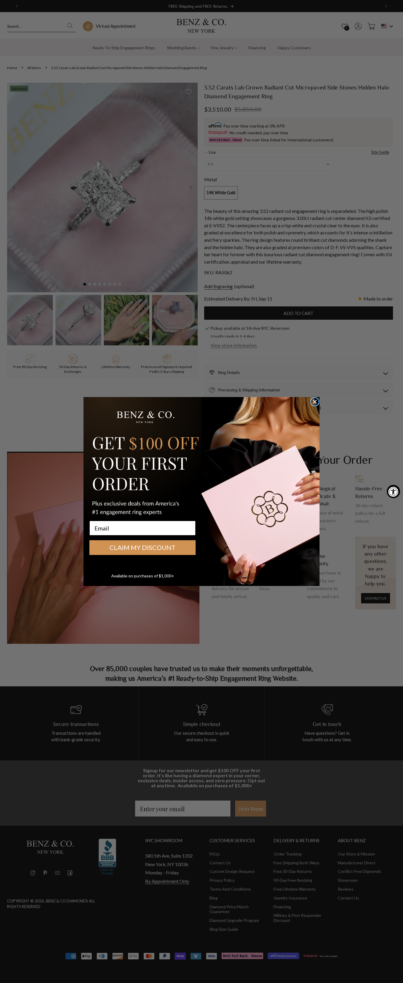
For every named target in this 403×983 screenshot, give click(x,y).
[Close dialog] (315, 402)
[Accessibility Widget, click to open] (393, 491)
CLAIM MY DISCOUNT (142, 547)
